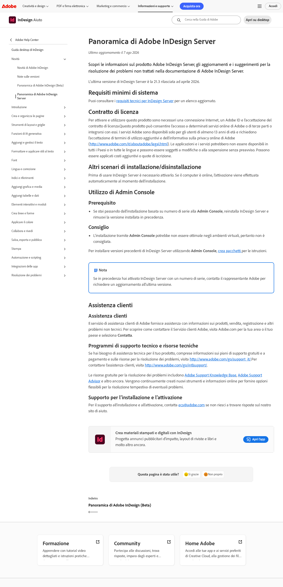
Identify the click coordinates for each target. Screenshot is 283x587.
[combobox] (206, 19)
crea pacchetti (230, 250)
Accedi (273, 6)
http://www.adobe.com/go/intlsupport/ (176, 365)
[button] (259, 6)
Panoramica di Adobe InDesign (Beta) (40, 85)
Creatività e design (34, 6)
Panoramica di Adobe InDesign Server (37, 96)
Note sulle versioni (28, 77)
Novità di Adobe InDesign (32, 68)
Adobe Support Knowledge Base (210, 375)
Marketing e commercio (111, 6)
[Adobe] (9, 6)
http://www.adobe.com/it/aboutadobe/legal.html (129, 144)
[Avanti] (228, 509)
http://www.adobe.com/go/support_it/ (220, 359)
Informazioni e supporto (154, 6)
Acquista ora (191, 6)
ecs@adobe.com (191, 405)
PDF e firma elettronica (71, 6)
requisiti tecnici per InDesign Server (145, 100)
